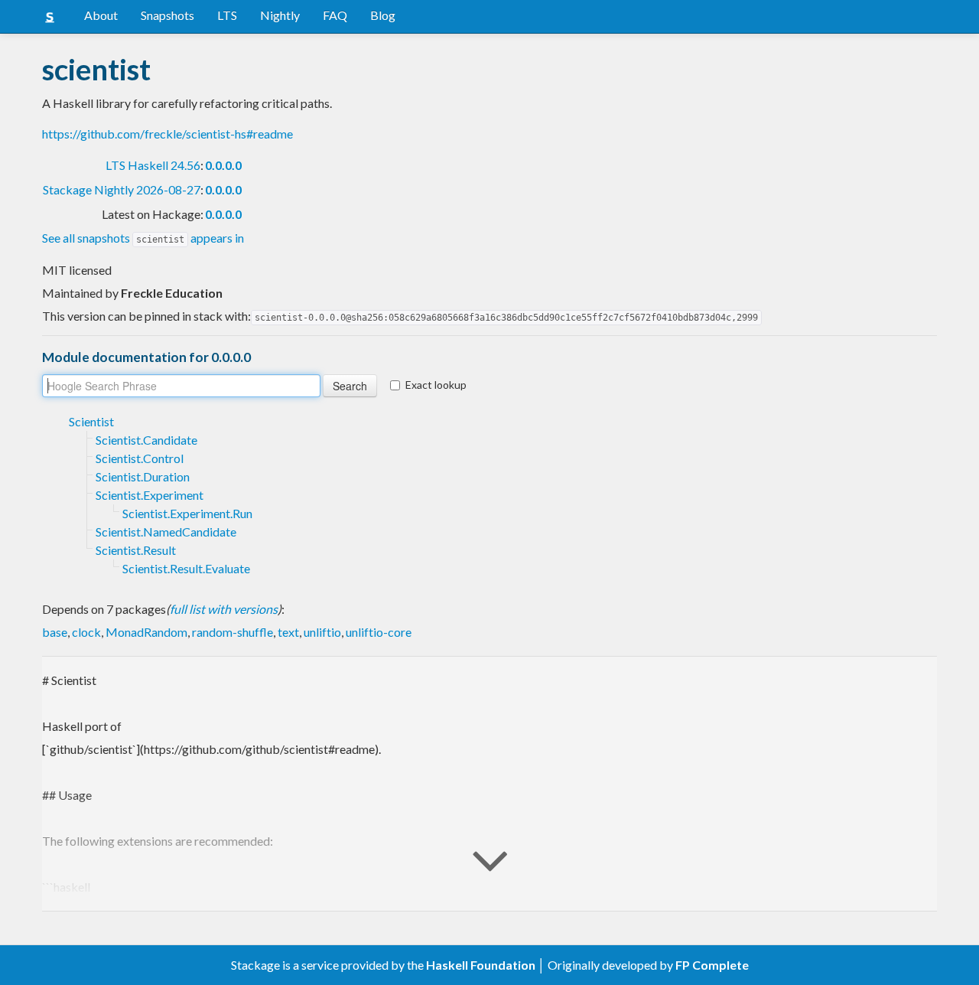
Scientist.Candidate (146, 439)
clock (86, 632)
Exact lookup (436, 384)
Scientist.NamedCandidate (166, 531)
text (288, 632)
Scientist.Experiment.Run (187, 513)
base (54, 632)
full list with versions (224, 609)
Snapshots (167, 15)
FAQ (335, 15)
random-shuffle (232, 632)
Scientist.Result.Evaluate (186, 568)
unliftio (322, 632)
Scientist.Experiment (149, 495)
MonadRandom (146, 632)
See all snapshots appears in (143, 237)
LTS (227, 15)
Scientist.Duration (143, 476)
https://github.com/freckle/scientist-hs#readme (167, 133)
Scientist (91, 421)
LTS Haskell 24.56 (153, 165)
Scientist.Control (140, 458)
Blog (382, 15)
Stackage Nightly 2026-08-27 (121, 189)
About (101, 15)
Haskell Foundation (480, 964)
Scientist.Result (136, 550)
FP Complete (712, 964)
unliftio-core (378, 632)
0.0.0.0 (223, 165)
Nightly (280, 15)
